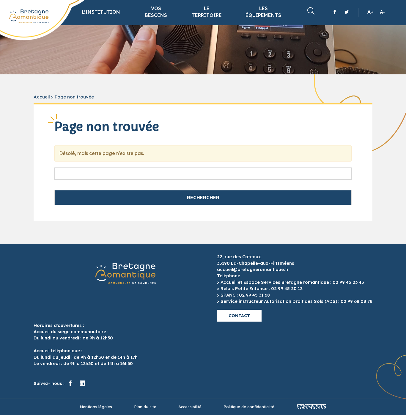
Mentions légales (96, 406)
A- (382, 12)
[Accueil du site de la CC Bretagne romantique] (29, 16)
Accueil (42, 97)
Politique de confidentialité (249, 406)
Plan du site (145, 406)
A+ (370, 12)
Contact (239, 315)
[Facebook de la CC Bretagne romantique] (335, 12)
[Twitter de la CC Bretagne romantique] (347, 12)
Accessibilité (190, 406)
